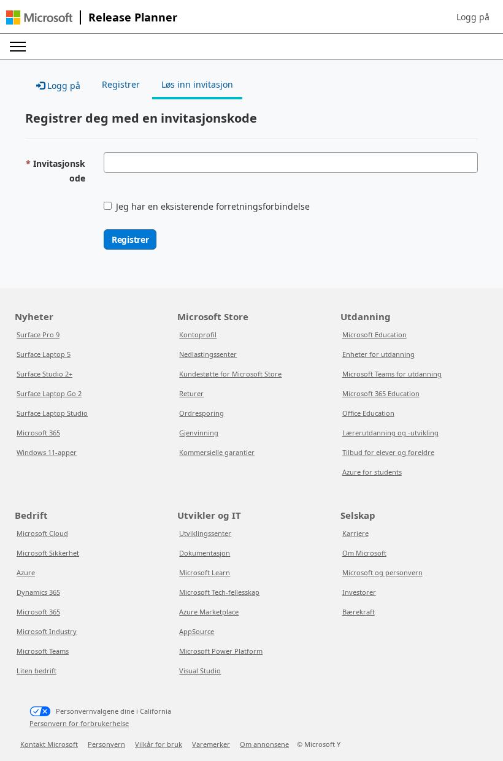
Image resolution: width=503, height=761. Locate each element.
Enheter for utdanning (378, 354)
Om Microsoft (364, 552)
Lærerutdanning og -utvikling (390, 432)
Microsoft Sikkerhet (48, 552)
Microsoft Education (374, 334)
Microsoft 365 (38, 432)
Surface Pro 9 (38, 334)
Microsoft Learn (204, 572)
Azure (26, 572)
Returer (191, 393)
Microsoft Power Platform (221, 651)
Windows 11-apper (47, 452)
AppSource (196, 631)
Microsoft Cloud (42, 533)
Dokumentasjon (204, 552)
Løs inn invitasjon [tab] (197, 84)
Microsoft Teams (43, 651)
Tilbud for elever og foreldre (388, 452)
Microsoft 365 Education (381, 393)
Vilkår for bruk (158, 744)
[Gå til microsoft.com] (39, 17)
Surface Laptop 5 (44, 354)
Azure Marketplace (209, 611)
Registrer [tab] (121, 84)
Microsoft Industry (47, 631)
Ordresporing (201, 413)
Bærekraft (358, 611)
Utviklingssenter (205, 533)
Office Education (368, 413)
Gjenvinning (198, 432)
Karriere (355, 533)
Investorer (359, 592)
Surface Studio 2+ (44, 373)
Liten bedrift (36, 670)
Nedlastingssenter (208, 354)
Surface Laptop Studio (52, 413)
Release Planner (132, 17)
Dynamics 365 (38, 592)
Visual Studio (200, 670)
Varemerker (211, 744)
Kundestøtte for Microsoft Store (230, 373)
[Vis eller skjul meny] (18, 46)
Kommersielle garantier (217, 452)
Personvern (106, 744)
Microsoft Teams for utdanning (392, 373)
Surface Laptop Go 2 (49, 393)
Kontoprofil (198, 334)
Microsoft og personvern (382, 572)
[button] (473, 17)
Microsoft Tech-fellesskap (219, 592)
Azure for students (372, 471)
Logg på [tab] (62, 85)
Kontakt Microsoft (49, 744)
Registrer (130, 239)
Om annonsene (264, 744)
